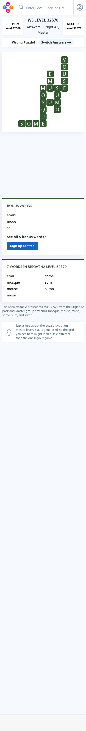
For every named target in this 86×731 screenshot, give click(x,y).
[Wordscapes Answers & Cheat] (8, 7)
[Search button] (21, 7)
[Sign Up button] (79, 7)
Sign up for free (22, 246)
